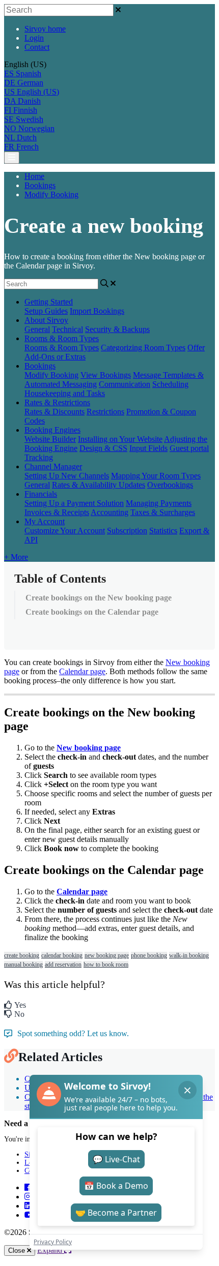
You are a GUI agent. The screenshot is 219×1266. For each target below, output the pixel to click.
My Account (44, 521)
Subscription (127, 530)
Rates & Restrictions (57, 402)
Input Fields (148, 448)
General (37, 329)
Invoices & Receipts (56, 512)
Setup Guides (46, 311)
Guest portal (189, 448)
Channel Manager (53, 466)
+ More (16, 557)
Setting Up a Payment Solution (74, 503)
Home (34, 176)
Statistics (163, 530)
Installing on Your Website (120, 439)
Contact (36, 47)
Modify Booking (51, 194)
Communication (124, 384)
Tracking (38, 457)
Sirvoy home (45, 28)
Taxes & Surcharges (162, 512)
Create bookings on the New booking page (98, 597)
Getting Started (48, 301)
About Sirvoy (46, 320)
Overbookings (170, 484)
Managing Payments (158, 503)
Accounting (109, 512)
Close (17, 1250)
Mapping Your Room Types (156, 475)
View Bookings (105, 375)
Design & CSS (103, 448)
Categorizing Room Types (143, 347)
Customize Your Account (64, 530)
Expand (50, 1250)
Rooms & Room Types (61, 338)
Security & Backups (117, 329)
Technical (67, 329)
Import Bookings (97, 311)
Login (34, 38)
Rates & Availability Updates (98, 484)
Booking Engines (52, 430)
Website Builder (50, 439)
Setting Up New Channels (66, 475)
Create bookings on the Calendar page (91, 612)
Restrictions (105, 411)
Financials (40, 494)
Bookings (40, 185)
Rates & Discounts (54, 411)
